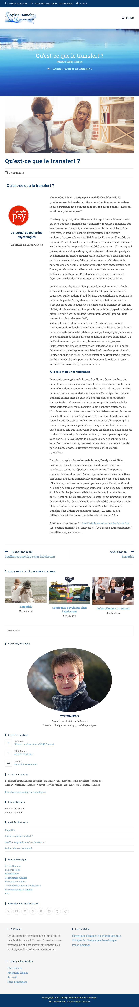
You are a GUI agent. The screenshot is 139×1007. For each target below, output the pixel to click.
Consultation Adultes (16, 877)
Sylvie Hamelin (13, 865)
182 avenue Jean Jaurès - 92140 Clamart (53, 3)
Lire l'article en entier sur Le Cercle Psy (105, 523)
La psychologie (13, 869)
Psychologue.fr (81, 944)
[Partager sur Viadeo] (65, 911)
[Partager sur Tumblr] (57, 911)
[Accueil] (48, 68)
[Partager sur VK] (41, 911)
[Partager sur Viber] (32, 911)
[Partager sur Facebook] (16, 911)
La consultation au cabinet (19, 889)
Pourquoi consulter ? (15, 881)
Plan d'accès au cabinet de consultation (25, 792)
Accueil (12, 977)
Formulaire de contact (25, 764)
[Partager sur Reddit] (49, 911)
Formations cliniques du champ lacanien (96, 935)
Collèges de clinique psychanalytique (94, 940)
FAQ (7, 893)
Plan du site (15, 968)
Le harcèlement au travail (113, 608)
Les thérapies (12, 873)
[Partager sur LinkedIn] (24, 911)
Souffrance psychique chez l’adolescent (69, 609)
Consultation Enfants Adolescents (23, 885)
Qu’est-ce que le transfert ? (78, 68)
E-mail (83, 3)
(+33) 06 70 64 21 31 (18, 3)
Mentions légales (18, 972)
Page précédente (17, 981)
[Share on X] (8, 911)
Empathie (26, 606)
